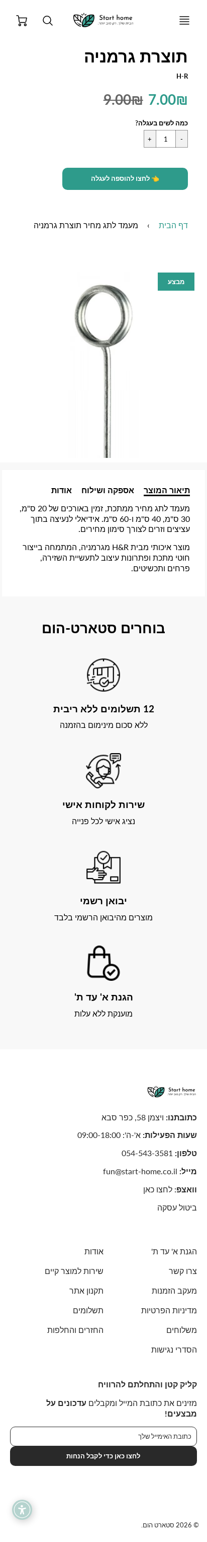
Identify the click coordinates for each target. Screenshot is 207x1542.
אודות (61, 490)
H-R (182, 76)
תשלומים (88, 1310)
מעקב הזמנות (174, 1290)
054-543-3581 (147, 1153)
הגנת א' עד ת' (174, 1251)
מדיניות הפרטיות (169, 1310)
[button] (125, 179)
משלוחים (181, 1329)
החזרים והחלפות (75, 1329)
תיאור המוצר (167, 490)
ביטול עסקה (177, 1207)
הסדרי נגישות (174, 1349)
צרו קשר (183, 1271)
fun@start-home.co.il (140, 1171)
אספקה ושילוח (107, 490)
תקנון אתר (86, 1290)
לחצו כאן (157, 1189)
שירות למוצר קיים (74, 1271)
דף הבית (173, 225)
